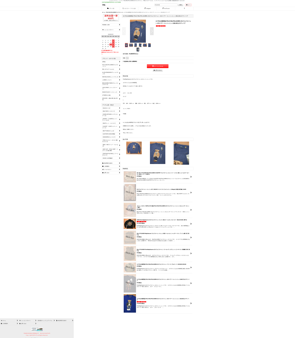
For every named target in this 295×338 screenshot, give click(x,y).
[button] (184, 8)
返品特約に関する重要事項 (130, 61)
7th (103, 5)
